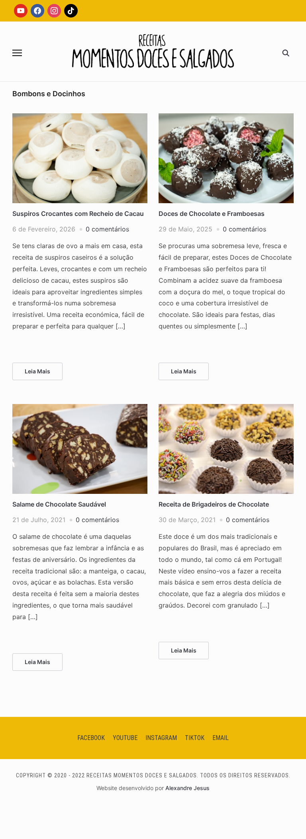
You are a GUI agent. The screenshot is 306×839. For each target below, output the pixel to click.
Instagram (161, 738)
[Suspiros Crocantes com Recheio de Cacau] (79, 118)
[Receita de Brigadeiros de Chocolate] (226, 409)
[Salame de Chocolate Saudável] (79, 409)
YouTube (125, 738)
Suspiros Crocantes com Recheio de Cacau (78, 214)
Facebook (91, 738)
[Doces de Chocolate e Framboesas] (226, 118)
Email (220, 738)
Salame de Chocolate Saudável (59, 504)
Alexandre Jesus (187, 788)
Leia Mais (37, 371)
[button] (17, 52)
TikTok (194, 738)
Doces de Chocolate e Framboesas (212, 214)
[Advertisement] (153, 145)
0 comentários (107, 229)
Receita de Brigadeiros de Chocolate (214, 504)
